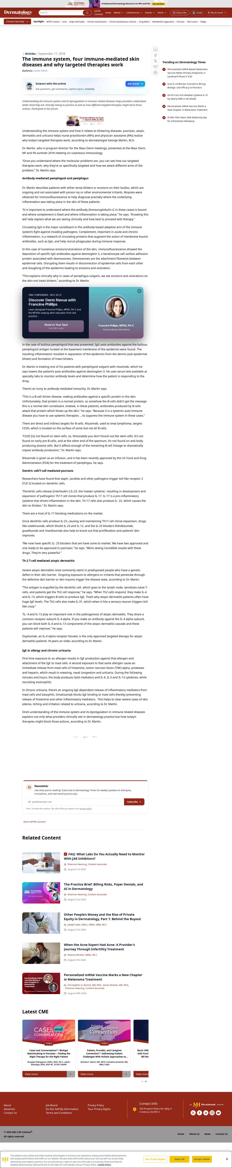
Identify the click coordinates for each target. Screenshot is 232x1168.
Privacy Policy (96, 1105)
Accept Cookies (202, 1159)
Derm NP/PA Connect (35, 821)
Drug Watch (144, 21)
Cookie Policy (104, 1164)
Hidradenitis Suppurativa (163, 21)
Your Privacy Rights (99, 1109)
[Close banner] (228, 4)
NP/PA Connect (98, 12)
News (108, 12)
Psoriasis (180, 21)
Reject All (179, 1159)
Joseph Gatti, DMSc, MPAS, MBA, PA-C (87, 924)
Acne (64, 21)
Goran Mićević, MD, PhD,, (116, 985)
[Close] (226, 1159)
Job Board (51, 1105)
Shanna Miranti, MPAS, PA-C (82, 954)
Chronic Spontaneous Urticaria (122, 21)
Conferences (132, 12)
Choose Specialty (15, 21)
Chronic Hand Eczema (97, 21)
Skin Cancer (192, 21)
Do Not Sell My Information (62, 1109)
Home (181, 1133)
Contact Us (10, 1113)
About (7, 1105)
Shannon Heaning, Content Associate (87, 864)
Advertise (9, 1109)
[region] (116, 1159)
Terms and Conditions (59, 1113)
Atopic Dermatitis (77, 21)
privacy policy (86, 808)
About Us (194, 1133)
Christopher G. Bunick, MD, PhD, (84, 985)
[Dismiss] (139, 291)
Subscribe (132, 801)
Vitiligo (203, 21)
